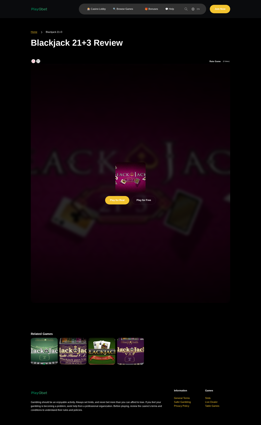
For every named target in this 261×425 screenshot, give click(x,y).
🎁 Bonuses (151, 9)
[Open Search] (186, 9)
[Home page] (39, 9)
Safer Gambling (182, 402)
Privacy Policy (181, 406)
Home (34, 32)
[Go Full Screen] (38, 61)
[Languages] (195, 9)
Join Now (220, 9)
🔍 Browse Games (123, 9)
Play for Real (117, 200)
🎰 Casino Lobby (96, 9)
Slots (208, 398)
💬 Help (169, 9)
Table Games (212, 406)
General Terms (182, 398)
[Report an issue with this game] (33, 61)
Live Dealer (211, 402)
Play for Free (144, 200)
